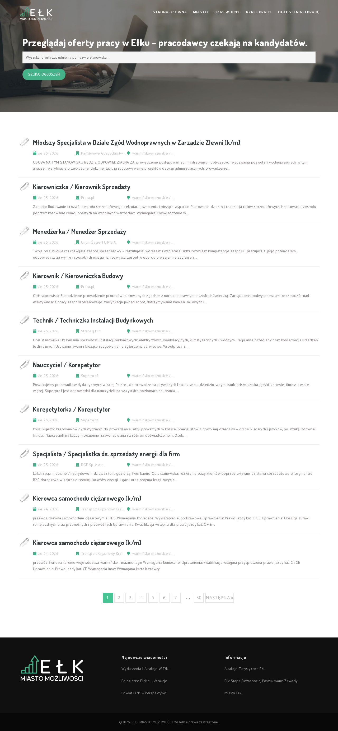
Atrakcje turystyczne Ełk (244, 668)
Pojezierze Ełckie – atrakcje (144, 680)
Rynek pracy (259, 12)
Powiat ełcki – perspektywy (143, 693)
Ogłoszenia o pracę (299, 12)
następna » (219, 597)
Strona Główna (170, 12)
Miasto (200, 12)
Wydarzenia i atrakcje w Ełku (145, 668)
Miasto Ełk (232, 693)
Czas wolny (227, 12)
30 (199, 597)
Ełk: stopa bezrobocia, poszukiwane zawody (261, 680)
